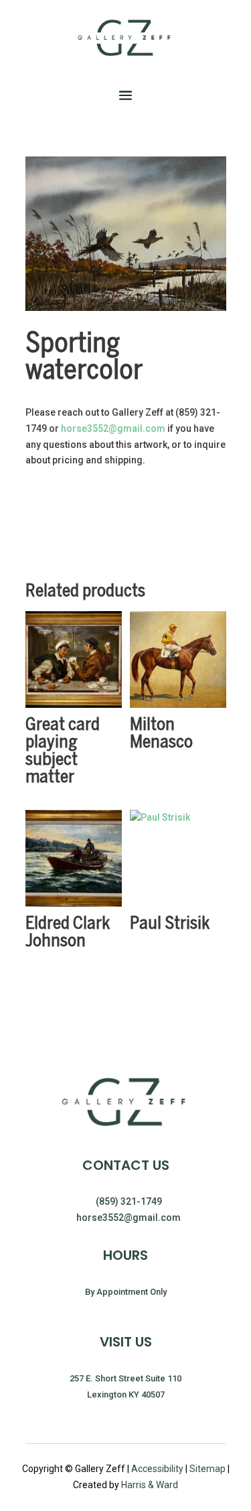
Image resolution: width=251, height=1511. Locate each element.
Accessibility (157, 1468)
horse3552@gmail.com (113, 428)
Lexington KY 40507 (126, 1394)
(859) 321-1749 (129, 1201)
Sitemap (208, 1468)
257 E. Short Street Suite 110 (125, 1378)
